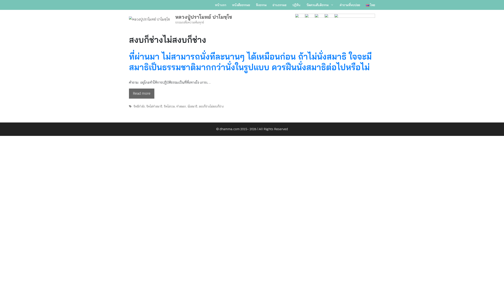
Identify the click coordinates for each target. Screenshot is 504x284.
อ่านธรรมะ (279, 5)
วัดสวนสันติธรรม (317, 5)
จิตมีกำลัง (139, 106)
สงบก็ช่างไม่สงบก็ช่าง (211, 106)
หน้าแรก (220, 5)
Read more (141, 93)
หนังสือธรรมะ (241, 5)
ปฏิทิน (296, 5)
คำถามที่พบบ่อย (350, 5)
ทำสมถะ (181, 106)
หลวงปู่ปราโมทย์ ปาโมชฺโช (203, 17)
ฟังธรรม (261, 5)
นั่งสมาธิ (192, 106)
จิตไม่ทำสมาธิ (154, 106)
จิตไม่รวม (169, 106)
